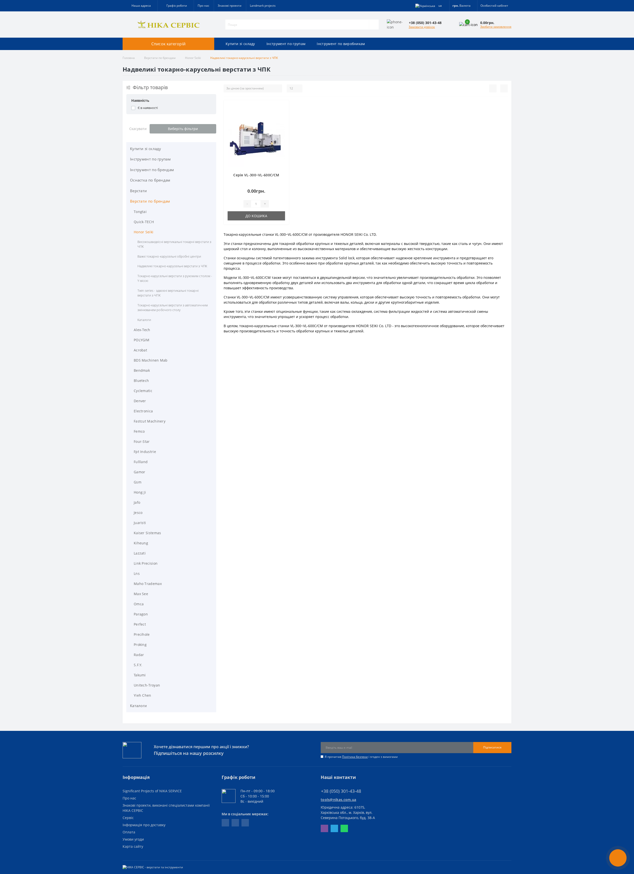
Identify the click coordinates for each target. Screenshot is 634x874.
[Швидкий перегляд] (281, 122)
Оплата (129, 832)
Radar (139, 654)
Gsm (137, 482)
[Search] (374, 24)
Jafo (137, 502)
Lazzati (140, 553)
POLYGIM (141, 340)
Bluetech (141, 380)
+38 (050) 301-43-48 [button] (341, 791)
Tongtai (140, 211)
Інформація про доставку (144, 824)
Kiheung (141, 543)
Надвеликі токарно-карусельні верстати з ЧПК (172, 266)
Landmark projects (263, 5)
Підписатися (492, 747)
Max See (141, 593)
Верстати (138, 190)
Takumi (140, 675)
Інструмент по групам (285, 43)
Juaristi (140, 522)
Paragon (141, 614)
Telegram (334, 828)
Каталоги (144, 320)
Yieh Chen (142, 695)
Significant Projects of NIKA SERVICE (152, 791)
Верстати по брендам (160, 58)
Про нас (203, 5)
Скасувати (138, 128)
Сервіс (128, 817)
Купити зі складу (240, 43)
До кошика (256, 215)
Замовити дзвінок (422, 27)
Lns (137, 573)
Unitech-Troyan (147, 685)
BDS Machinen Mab (151, 360)
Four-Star (142, 441)
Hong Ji (140, 492)
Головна (129, 58)
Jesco (138, 512)
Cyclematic (143, 390)
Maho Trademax (148, 583)
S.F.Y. (138, 664)
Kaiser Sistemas (147, 532)
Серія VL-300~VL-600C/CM (256, 175)
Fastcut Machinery (149, 421)
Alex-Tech (142, 329)
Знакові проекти (229, 5)
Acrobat (140, 350)
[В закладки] (281, 107)
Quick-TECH (144, 221)
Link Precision (146, 563)
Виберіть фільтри (183, 128)
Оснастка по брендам (150, 180)
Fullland (141, 461)
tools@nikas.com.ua (338, 799)
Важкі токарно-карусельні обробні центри (169, 256)
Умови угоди (133, 839)
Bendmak (142, 370)
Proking (140, 644)
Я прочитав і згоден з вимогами (361, 757)
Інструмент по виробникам (341, 43)
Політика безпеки (355, 757)
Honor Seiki (193, 58)
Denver (140, 400)
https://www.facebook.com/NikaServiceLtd (225, 822)
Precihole (142, 634)
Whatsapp (344, 828)
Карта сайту (133, 846)
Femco (139, 431)
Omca (139, 604)
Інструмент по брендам (152, 169)
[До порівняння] (281, 114)
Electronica (143, 411)
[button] (176, 5)
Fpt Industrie (145, 451)
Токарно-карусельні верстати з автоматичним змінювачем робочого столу (172, 307)
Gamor (139, 472)
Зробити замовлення (495, 27)
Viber (324, 828)
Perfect (140, 624)
